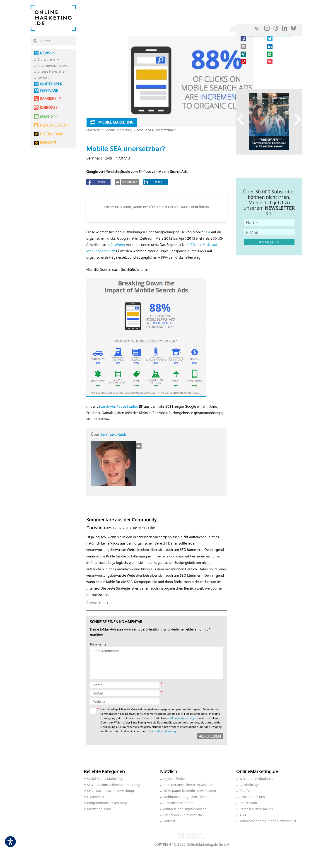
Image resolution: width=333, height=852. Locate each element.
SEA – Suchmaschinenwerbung (110, 791)
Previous (242, 119)
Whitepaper (51, 84)
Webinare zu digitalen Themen (186, 797)
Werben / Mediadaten (256, 779)
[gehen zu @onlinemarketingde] (275, 29)
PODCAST (48, 143)
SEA (207, 232)
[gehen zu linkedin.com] (284, 29)
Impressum (248, 803)
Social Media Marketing (105, 779)
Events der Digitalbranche (183, 815)
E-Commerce (96, 797)
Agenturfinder (174, 779)
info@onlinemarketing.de (182, 718)
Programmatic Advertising (107, 803)
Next (295, 119)
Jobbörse (49, 107)
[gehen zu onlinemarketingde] (267, 29)
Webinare (49, 90)
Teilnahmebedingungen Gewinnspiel (267, 821)
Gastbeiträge (249, 785)
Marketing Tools (99, 809)
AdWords (117, 244)
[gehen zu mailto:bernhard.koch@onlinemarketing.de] (139, 446)
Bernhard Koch (113, 434)
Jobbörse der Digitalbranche (184, 809)
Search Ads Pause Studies (118, 406)
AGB (242, 815)
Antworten (95, 602)
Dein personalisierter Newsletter (188, 785)
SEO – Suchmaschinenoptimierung (113, 785)
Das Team (246, 791)
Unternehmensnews (52, 66)
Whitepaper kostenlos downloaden (189, 791)
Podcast (169, 821)
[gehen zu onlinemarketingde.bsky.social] (293, 29)
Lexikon (43, 78)
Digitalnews (46, 60)
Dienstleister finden (178, 803)
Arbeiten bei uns (252, 797)
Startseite (93, 130)
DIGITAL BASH (52, 134)
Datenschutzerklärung (162, 731)
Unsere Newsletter (51, 72)
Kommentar (99, 644)
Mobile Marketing (118, 130)
